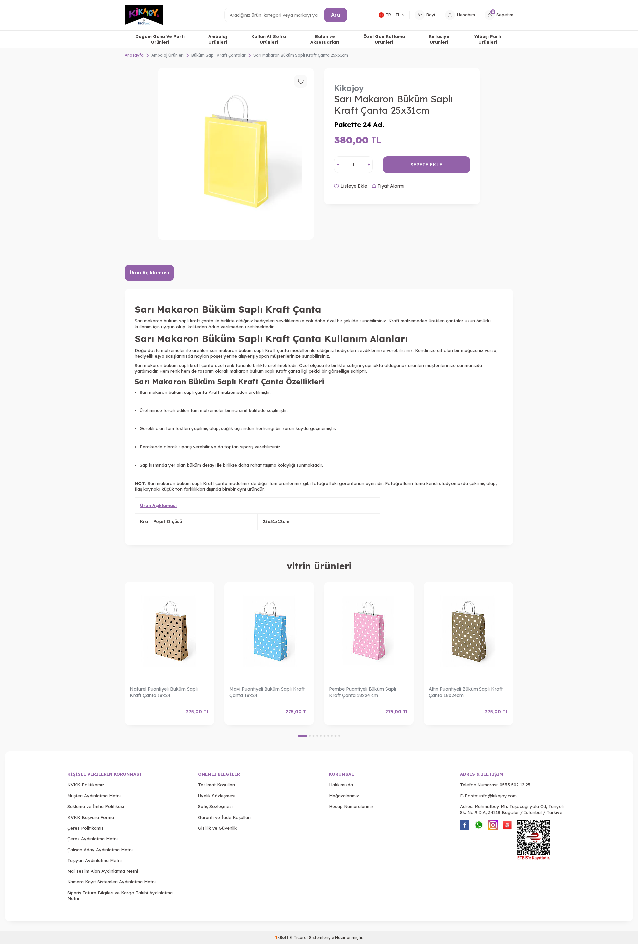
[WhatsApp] (478, 825)
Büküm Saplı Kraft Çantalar (218, 55)
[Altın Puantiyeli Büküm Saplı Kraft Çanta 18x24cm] (468, 631)
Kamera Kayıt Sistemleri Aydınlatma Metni (111, 881)
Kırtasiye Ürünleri (439, 39)
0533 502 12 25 (515, 784)
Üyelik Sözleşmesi (216, 795)
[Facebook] (464, 825)
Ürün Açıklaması (149, 273)
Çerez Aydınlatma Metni (92, 838)
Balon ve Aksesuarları (324, 39)
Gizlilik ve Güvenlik (217, 828)
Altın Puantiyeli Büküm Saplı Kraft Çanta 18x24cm (466, 692)
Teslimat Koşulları (216, 784)
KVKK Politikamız (85, 784)
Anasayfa (134, 55)
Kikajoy (349, 88)
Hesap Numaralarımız (351, 806)
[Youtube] (507, 825)
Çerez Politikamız (85, 828)
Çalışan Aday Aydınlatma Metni (100, 849)
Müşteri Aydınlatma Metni (94, 795)
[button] (302, 736)
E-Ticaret (299, 937)
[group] (236, 154)
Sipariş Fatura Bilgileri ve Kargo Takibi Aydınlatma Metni (120, 895)
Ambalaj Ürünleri (217, 39)
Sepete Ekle (426, 165)
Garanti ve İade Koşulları (224, 817)
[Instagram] (493, 825)
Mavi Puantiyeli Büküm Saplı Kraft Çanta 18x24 (267, 692)
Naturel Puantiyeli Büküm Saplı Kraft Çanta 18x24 (164, 692)
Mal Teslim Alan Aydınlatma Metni (102, 871)
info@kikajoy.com (498, 795)
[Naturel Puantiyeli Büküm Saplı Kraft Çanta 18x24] (169, 631)
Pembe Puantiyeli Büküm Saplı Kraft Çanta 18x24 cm (362, 692)
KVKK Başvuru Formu (90, 817)
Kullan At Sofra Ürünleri (268, 39)
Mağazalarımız (344, 795)
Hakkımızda (341, 784)
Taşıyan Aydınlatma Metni (94, 860)
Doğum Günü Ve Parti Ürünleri (160, 39)
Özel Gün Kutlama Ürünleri (384, 39)
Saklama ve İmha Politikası (95, 806)
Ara (335, 14)
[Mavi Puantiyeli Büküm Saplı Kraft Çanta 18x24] (269, 631)
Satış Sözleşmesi (215, 806)
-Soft (282, 937)
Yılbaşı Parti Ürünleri (487, 39)
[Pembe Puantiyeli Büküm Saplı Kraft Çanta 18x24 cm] (369, 631)
